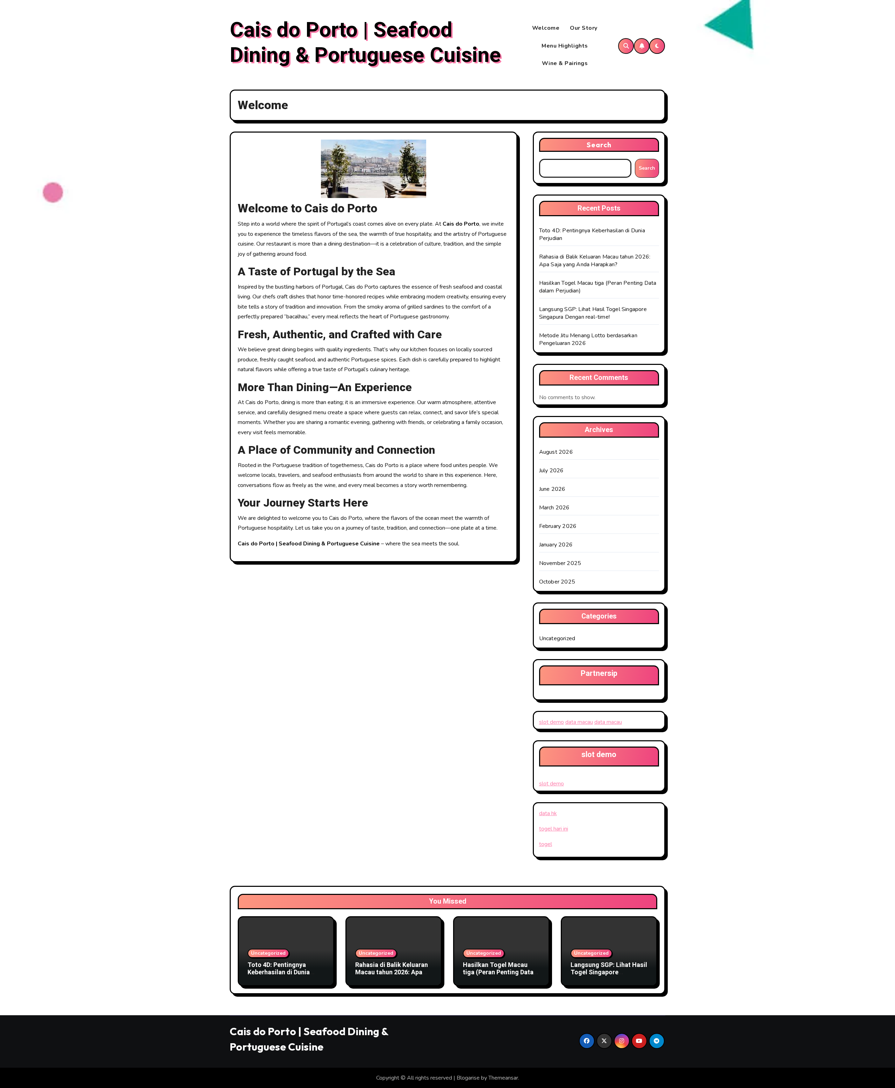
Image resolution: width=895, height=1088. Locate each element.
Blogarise (468, 1078)
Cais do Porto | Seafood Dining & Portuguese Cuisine (365, 43)
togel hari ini (553, 829)
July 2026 (551, 470)
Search (599, 144)
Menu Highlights (565, 46)
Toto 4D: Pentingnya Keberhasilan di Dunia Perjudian (279, 972)
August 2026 (556, 452)
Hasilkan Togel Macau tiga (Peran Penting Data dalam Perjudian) (498, 972)
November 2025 (560, 563)
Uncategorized (557, 638)
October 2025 (557, 582)
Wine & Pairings (565, 63)
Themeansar (503, 1078)
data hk (548, 813)
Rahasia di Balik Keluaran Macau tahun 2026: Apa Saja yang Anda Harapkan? (595, 260)
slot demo (551, 722)
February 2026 (558, 526)
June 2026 (552, 489)
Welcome (546, 28)
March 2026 (554, 507)
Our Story (583, 28)
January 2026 (556, 545)
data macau (579, 722)
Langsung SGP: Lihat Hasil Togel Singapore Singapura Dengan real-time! (593, 313)
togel (545, 844)
